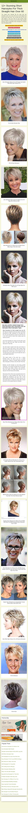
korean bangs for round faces (14, 35)
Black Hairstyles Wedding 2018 (8, 769)
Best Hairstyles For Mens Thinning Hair (10, 794)
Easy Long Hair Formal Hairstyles (9, 784)
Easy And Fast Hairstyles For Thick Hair (10, 774)
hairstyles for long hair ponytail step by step (14, 39)
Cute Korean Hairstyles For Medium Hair (10, 746)
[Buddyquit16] (12, 737)
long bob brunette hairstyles (14, 33)
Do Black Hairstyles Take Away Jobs (9, 776)
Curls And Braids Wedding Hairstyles (9, 781)
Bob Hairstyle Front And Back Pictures (10, 791)
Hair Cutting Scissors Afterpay (8, 766)
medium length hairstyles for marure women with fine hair (14, 29)
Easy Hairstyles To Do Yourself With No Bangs (11, 759)
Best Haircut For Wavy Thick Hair (9, 761)
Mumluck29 (14, 1)
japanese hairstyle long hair (14, 31)
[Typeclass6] (14, 725)
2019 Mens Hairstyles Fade (7, 754)
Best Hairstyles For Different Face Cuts (10, 779)
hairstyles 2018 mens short (14, 27)
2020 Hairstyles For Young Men (8, 764)
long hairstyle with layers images (14, 37)
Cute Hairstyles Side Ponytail (8, 748)
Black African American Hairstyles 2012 (10, 786)
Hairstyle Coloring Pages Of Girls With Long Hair (12, 751)
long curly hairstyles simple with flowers (14, 25)
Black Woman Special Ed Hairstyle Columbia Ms (12, 789)
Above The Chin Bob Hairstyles (8, 771)
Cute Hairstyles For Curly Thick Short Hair (11, 756)
